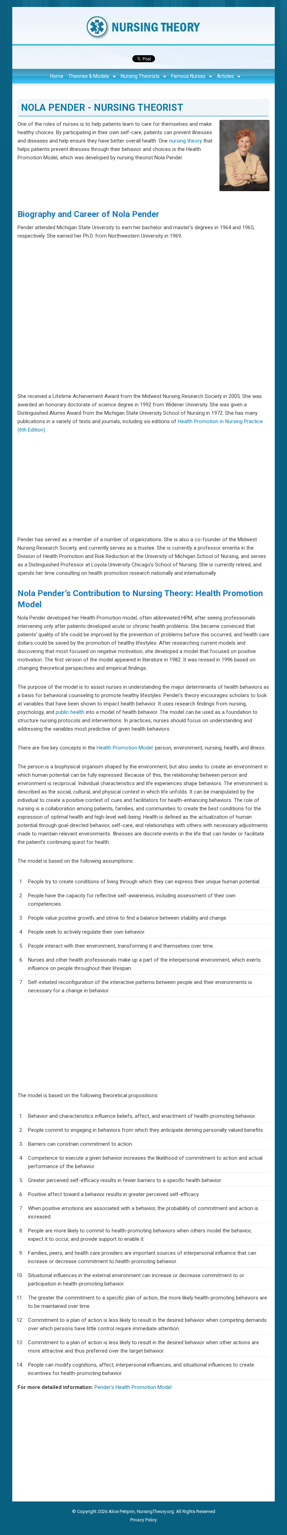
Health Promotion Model (125, 748)
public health (70, 712)
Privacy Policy (143, 1520)
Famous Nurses (188, 76)
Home (56, 76)
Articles (225, 76)
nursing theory (185, 141)
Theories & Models (88, 76)
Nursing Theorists (140, 76)
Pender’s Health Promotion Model (133, 1387)
